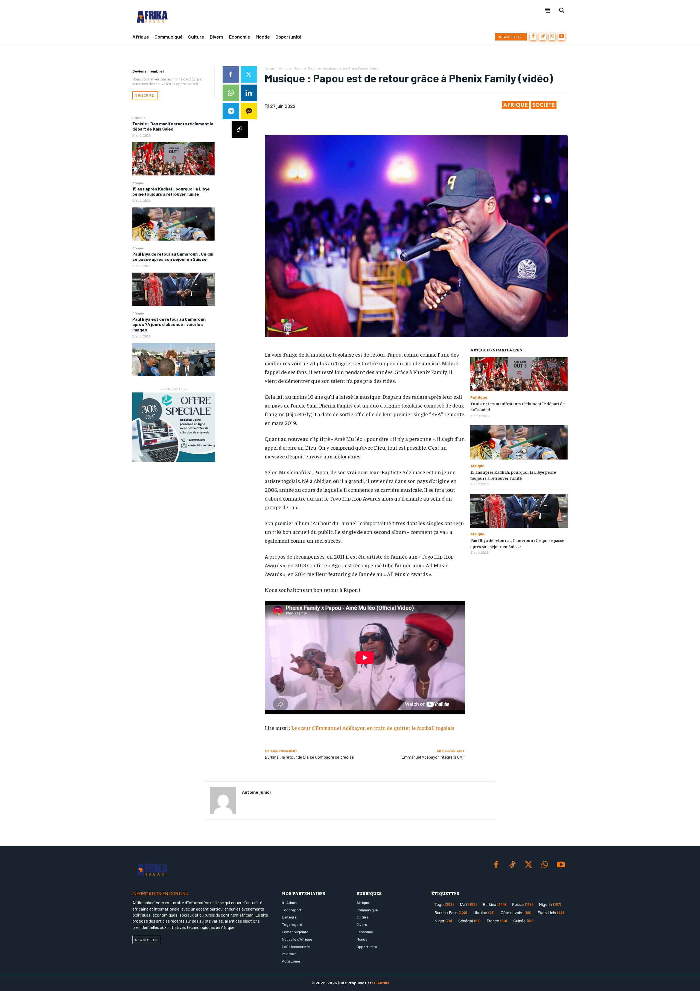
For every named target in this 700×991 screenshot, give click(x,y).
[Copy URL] (240, 129)
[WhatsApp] (552, 36)
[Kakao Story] (249, 111)
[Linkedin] (249, 93)
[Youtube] (561, 36)
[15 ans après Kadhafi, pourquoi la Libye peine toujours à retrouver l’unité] (173, 224)
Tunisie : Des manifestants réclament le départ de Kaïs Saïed (173, 126)
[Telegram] (231, 111)
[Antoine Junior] (223, 800)
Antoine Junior (257, 792)
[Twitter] (249, 74)
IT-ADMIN (380, 982)
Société (543, 104)
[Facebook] (533, 36)
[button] (562, 10)
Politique (138, 118)
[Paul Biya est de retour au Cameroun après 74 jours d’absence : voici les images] (173, 359)
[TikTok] (542, 36)
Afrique (138, 183)
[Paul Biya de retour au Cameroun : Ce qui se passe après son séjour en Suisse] (173, 289)
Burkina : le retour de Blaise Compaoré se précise (310, 756)
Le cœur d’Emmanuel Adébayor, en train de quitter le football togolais (372, 727)
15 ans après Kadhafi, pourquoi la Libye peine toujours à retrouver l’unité (171, 191)
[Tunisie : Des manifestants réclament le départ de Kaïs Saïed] (173, 158)
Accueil (270, 68)
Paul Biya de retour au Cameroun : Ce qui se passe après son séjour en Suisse (172, 256)
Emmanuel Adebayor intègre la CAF (433, 756)
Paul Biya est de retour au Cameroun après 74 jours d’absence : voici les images (169, 324)
